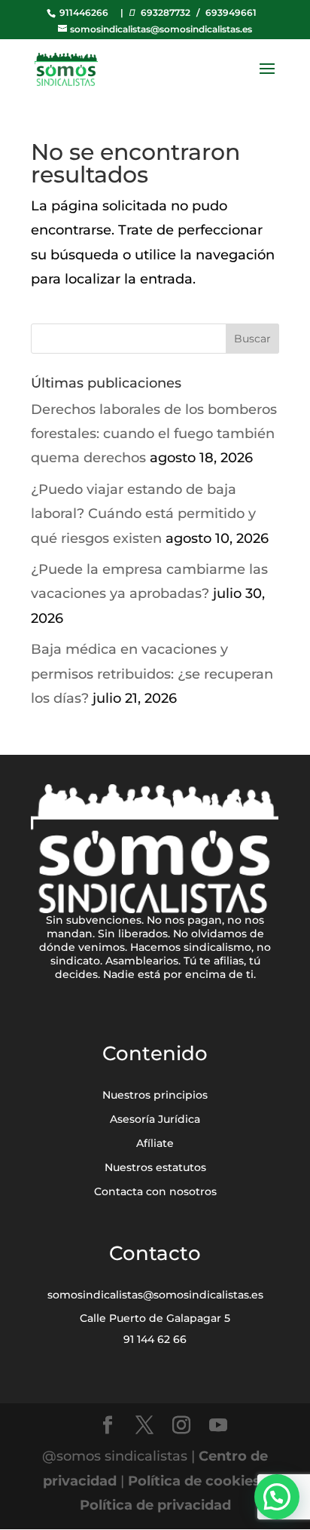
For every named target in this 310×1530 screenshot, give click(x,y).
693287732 (165, 12)
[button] (276, 1496)
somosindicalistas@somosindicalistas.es (155, 1295)
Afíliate (155, 1143)
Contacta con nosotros (155, 1191)
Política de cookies (194, 1481)
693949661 (231, 12)
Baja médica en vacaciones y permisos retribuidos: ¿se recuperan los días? (152, 674)
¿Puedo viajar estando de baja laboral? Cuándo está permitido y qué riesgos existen (143, 514)
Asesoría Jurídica (155, 1119)
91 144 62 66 (155, 1339)
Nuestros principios (155, 1095)
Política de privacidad (155, 1505)
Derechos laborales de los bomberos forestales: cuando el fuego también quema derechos (154, 434)
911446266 (82, 12)
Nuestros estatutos (155, 1167)
